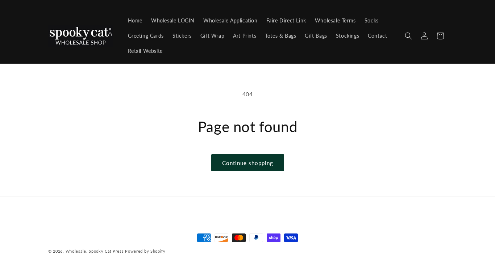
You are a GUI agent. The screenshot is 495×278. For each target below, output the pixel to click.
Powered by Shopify (145, 251)
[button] (408, 36)
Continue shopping (247, 163)
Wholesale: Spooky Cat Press (95, 251)
